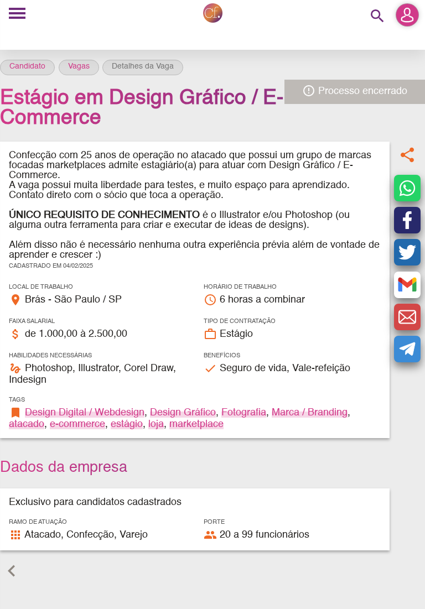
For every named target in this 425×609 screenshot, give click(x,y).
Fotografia (243, 413)
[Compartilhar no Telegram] (407, 349)
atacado (26, 424)
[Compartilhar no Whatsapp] (407, 188)
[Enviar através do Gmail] (407, 285)
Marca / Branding (310, 413)
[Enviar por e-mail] (407, 317)
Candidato (27, 66)
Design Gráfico (183, 413)
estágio (127, 424)
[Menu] (17, 14)
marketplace (196, 424)
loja (156, 424)
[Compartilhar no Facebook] (407, 220)
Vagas (79, 66)
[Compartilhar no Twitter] (407, 252)
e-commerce (77, 424)
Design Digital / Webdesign (84, 413)
